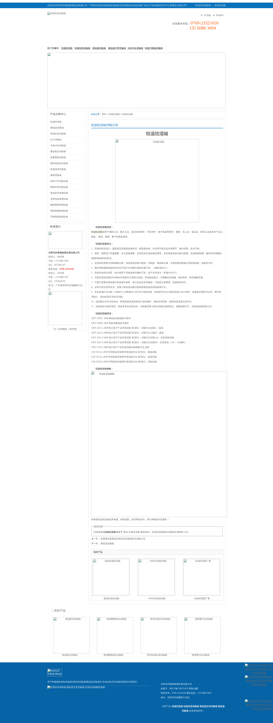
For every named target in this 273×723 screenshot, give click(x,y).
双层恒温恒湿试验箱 (157, 655)
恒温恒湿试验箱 (203, 5)
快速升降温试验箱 (154, 48)
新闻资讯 (162, 38)
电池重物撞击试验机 (113, 655)
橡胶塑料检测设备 (59, 205)
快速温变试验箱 (58, 169)
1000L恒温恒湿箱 (156, 598)
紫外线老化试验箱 (59, 163)
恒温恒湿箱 (220, 5)
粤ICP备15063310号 (179, 688)
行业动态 (104, 682)
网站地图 (193, 688)
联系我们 (214, 38)
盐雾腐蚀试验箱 (58, 157)
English (220, 15)
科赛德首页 (56, 38)
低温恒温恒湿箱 (111, 598)
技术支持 (179, 38)
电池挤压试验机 (70, 655)
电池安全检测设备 (59, 193)
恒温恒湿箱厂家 (202, 598)
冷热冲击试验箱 (135, 48)
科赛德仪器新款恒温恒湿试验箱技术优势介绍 (123, 538)
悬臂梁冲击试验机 (201, 655)
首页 (104, 114)
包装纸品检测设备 (59, 199)
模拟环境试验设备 (59, 187)
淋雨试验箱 (55, 175)
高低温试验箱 (124, 38)
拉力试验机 (55, 139)
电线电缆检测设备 (59, 210)
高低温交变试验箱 (117, 48)
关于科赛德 (52, 682)
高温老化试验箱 (58, 151)
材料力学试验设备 (59, 181)
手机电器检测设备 (59, 216)
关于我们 (197, 38)
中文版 (207, 15)
